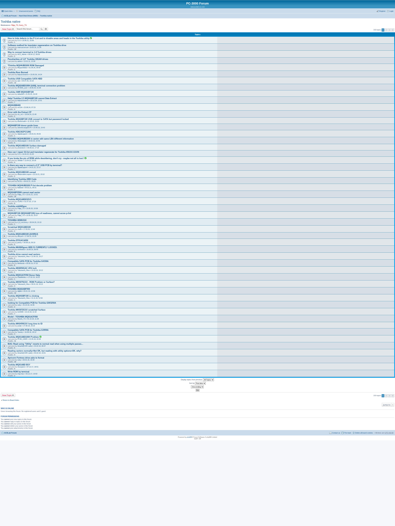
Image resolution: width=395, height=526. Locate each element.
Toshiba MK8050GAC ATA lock (22, 268)
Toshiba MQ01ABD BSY (19, 365)
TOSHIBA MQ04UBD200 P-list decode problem (30, 185)
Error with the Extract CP (19, 112)
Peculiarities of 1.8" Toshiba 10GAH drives (28, 59)
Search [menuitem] (392, 16)
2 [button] (386, 30)
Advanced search (46, 29)
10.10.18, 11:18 (30, 312)
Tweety (20, 332)
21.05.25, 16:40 (31, 94)
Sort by (192, 383)
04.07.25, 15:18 (28, 81)
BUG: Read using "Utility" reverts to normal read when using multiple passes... (45, 344)
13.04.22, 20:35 (30, 160)
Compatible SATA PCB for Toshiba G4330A (28, 261)
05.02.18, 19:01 (40, 353)
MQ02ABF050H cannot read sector (24, 192)
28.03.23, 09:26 (35, 134)
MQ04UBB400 (14, 105)
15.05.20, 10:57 (32, 215)
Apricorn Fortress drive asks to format (26, 358)
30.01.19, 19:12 (37, 284)
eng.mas (20, 374)
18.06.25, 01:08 (35, 88)
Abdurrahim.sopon (24, 174)
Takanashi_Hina (23, 256)
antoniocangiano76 (24, 127)
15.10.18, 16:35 (28, 305)
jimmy (19, 242)
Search (41, 29)
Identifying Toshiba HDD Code (22, 179)
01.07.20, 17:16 (30, 201)
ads (18, 81)
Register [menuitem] (382, 11)
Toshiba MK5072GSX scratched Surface (26, 310)
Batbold (20, 187)
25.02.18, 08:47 (40, 346)
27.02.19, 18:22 (34, 277)
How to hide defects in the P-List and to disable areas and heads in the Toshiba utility (49, 38)
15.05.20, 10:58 (32, 208)
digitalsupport (22, 134)
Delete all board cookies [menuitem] (364, 433)
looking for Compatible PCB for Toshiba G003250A (32, 303)
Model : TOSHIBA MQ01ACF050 (23, 317)
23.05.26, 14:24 (36, 74)
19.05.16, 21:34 (35, 47)
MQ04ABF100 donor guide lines (23, 125)
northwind (21, 249)
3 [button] (389, 30)
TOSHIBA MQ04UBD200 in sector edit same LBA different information (41, 139)
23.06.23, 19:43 (39, 127)
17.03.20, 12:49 (29, 229)
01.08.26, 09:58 (34, 67)
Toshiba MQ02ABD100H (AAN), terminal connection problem (36, 86)
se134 (19, 107)
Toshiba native (46, 16)
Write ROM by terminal (18, 372)
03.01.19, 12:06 (29, 291)
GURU (20, 201)
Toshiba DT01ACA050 (18, 240)
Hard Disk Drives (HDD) (28, 16)
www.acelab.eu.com (198, 7)
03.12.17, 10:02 (31, 374)
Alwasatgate (22, 141)
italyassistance (23, 74)
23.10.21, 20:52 (39, 174)
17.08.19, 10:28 (30, 236)
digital (19, 291)
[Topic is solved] (91, 38)
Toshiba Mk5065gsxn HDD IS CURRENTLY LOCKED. (32, 247)
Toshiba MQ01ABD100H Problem (24, 337)
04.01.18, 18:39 (28, 360)
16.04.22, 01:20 (28, 154)
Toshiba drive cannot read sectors (24, 254)
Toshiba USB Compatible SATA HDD (25, 79)
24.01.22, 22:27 (35, 167)
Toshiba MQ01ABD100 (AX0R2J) (23, 234)
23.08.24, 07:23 (29, 107)
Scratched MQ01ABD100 (19, 227)
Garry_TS (23, 25)
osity (19, 305)
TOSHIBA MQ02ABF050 (19, 289)
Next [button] (392, 30)
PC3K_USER (22, 339)
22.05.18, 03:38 (35, 339)
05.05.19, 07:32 (32, 263)
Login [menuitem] (391, 11)
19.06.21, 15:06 (28, 40)
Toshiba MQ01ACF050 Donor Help (24, 275)
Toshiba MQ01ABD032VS (19, 199)
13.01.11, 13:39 (29, 61)
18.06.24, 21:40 (30, 114)
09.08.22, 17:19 (33, 148)
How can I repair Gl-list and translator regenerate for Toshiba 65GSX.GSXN (43, 152)
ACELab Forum (10, 16)
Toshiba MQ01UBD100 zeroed (22, 172)
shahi (19, 229)
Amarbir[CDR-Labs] (24, 346)
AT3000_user (22, 88)
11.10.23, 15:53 (33, 121)
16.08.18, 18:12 (30, 332)
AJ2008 (20, 312)
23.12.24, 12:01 (36, 100)
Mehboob (20, 263)
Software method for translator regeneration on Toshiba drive (37, 45)
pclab (19, 326)
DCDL (19, 181)
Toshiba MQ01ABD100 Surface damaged (27, 146)
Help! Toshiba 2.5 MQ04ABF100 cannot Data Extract (32, 98)
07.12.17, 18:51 (32, 367)
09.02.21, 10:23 (29, 181)
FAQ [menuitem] (38, 11)
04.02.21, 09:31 (30, 187)
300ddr (20, 160)
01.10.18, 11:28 (33, 319)
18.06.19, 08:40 (32, 249)
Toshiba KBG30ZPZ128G (19, 132)
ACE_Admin (21, 54)
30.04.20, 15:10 (35, 222)
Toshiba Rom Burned (18, 72)
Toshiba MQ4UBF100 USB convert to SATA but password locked (38, 119)
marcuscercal (22, 47)
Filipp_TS (14, 25)
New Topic (7, 29)
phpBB (189, 437)
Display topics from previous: (192, 380)
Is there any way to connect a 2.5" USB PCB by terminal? (35, 165)
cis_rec (20, 114)
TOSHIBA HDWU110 (17, 220)
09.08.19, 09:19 (29, 242)
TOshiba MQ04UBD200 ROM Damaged (26, 65)
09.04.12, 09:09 (34, 54)
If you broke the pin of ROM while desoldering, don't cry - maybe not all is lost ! (46, 158)
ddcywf (20, 236)
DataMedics (21, 277)
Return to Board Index (11, 400)
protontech (21, 148)
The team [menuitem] (347, 433)
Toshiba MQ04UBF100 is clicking (23, 296)
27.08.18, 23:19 (29, 326)
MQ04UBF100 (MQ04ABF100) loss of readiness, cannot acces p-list (39, 213)
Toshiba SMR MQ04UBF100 (21, 92)
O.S (18, 40)
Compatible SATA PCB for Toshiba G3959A (28, 330)
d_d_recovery (22, 222)
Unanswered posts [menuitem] (26, 11)
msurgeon (21, 367)
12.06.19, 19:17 (37, 256)
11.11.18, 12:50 (37, 298)
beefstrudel (21, 121)
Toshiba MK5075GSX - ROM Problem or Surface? (31, 282)
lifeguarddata (22, 67)
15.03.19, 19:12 (37, 270)
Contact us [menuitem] (336, 433)
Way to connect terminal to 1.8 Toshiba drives (29, 52)
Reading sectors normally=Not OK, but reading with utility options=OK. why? (44, 351)
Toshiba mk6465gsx (17, 206)
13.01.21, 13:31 (32, 194)
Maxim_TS (21, 319)
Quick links (8, 11)
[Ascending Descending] (197, 386)
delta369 (20, 94)
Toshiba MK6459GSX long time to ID (25, 324)
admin (19, 61)
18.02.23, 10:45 (34, 141)
